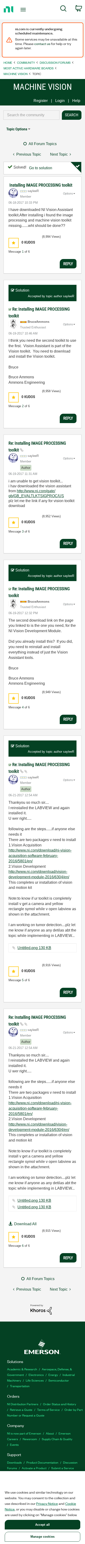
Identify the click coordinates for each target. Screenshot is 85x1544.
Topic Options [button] (16, 129)
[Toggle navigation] (24, 9)
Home (8, 62)
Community (26, 62)
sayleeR (68, 296)
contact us (42, 43)
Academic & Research (22, 1369)
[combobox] (31, 115)
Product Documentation (42, 1462)
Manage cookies (42, 1536)
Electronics (36, 1374)
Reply (68, 263)
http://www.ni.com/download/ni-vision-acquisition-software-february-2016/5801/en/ (40, 855)
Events (14, 1444)
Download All (25, 1224)
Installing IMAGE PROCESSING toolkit (40, 185)
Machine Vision (16, 73)
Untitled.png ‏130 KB (34, 948)
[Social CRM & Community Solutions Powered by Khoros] (41, 1309)
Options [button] (68, 193)
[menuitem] (63, 9)
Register (41, 101)
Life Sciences (35, 1380)
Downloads (14, 1462)
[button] (13, 243)
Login (60, 101)
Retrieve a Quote (21, 1409)
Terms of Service (48, 1409)
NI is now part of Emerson (24, 1433)
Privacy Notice (47, 1503)
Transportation (20, 1386)
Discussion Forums (55, 62)
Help (76, 101)
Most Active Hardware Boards (29, 68)
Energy (53, 1374)
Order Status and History (59, 1404)
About (50, 1433)
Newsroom (30, 1439)
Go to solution (40, 168)
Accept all (42, 1524)
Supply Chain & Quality (57, 1439)
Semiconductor (58, 1380)
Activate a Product (34, 1468)
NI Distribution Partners (22, 1404)
